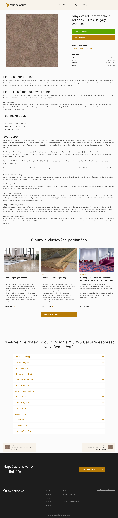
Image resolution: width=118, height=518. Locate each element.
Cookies (49, 505)
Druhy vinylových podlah (16, 278)
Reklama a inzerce (69, 494)
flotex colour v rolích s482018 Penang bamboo (97, 447)
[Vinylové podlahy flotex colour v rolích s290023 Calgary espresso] (32, 40)
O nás (65, 491)
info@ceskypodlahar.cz (106, 490)
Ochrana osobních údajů (71, 501)
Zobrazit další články (50, 314)
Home (52, 5)
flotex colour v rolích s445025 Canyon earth (21, 447)
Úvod (48, 491)
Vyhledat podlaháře (88, 469)
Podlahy (74, 5)
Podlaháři (62, 5)
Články (85, 5)
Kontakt (65, 498)
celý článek (9, 306)
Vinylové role (88, 48)
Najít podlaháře (80, 37)
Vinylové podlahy (77, 48)
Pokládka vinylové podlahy (54, 278)
